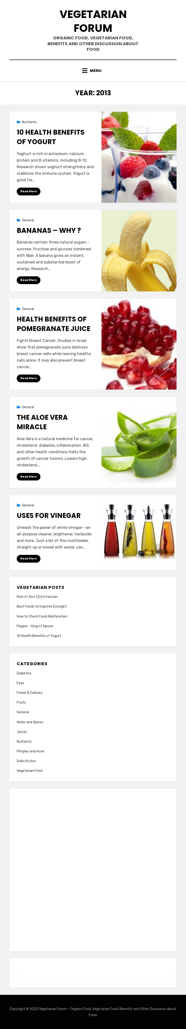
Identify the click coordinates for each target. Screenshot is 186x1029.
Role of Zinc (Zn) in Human (37, 597)
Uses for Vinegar (49, 515)
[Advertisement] (93, 869)
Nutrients (29, 122)
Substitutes (26, 761)
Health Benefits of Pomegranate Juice (53, 323)
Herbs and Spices (30, 722)
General (28, 220)
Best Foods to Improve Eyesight (42, 606)
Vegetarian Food (29, 771)
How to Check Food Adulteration (42, 616)
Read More (28, 191)
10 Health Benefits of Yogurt (51, 137)
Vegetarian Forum (93, 21)
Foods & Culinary (30, 693)
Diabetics (24, 673)
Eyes (20, 683)
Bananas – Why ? (49, 230)
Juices (22, 732)
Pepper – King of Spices (35, 626)
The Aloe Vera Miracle (42, 422)
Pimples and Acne (30, 751)
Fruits (21, 702)
